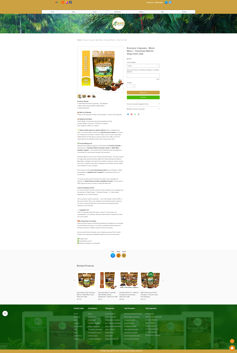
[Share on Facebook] (128, 114)
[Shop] (118, 255)
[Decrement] (128, 86)
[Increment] (134, 86)
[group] (118, 286)
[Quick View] (86, 280)
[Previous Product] (74, 280)
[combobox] (143, 66)
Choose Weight (131, 62)
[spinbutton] (131, 86)
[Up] (232, 341)
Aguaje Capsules (151, 332)
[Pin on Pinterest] (131, 114)
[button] (5, 313)
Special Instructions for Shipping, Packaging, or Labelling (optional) (143, 70)
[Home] (124, 255)
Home (79, 40)
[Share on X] (138, 114)
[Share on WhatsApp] (135, 114)
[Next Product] (163, 280)
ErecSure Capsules (151, 329)
